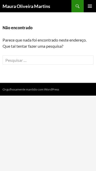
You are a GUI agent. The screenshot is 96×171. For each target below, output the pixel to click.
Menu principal (90, 6)
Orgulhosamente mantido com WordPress (31, 89)
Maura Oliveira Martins (26, 6)
